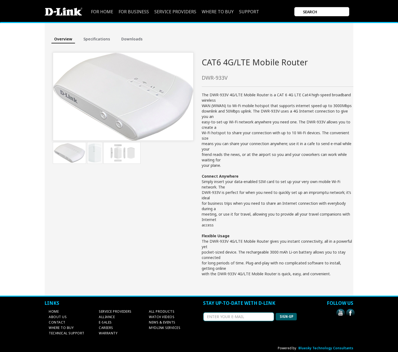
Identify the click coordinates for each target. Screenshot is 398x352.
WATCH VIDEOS (161, 317)
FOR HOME (102, 12)
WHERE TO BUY (218, 12)
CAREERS (106, 327)
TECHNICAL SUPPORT (66, 333)
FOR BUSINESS (134, 12)
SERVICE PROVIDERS (175, 12)
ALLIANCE (107, 317)
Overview (63, 38)
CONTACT (57, 322)
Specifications (96, 38)
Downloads (131, 38)
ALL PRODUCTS (161, 311)
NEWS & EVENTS (162, 322)
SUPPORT (249, 12)
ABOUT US (58, 317)
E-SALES (105, 322)
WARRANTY (108, 333)
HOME (54, 311)
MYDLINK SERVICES (164, 327)
